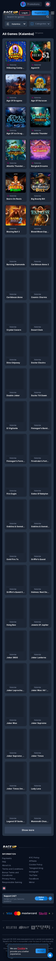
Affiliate (33, 861)
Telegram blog (36, 868)
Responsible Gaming (12, 882)
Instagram (33, 872)
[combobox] (48, 4)
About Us (6, 865)
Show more (28, 830)
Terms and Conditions (12, 869)
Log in (25, 13)
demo (16, 51)
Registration (40, 13)
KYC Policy (34, 857)
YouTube (33, 875)
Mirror (32, 882)
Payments (7, 858)
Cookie (21, 948)
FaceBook (34, 879)
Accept (40, 951)
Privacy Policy (8, 879)
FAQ (4, 862)
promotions (33, 4)
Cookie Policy (35, 864)
